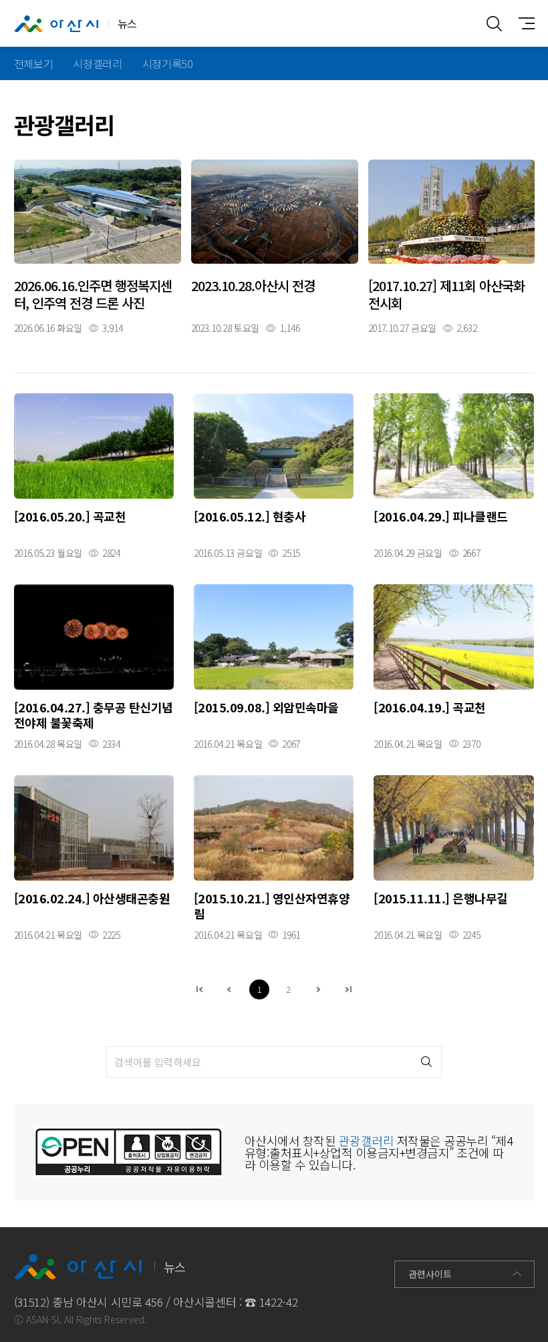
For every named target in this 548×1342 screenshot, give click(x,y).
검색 (426, 1062)
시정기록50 (167, 63)
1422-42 (278, 1301)
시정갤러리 (97, 63)
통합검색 (494, 23)
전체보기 (33, 63)
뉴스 (127, 23)
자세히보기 (97, 246)
